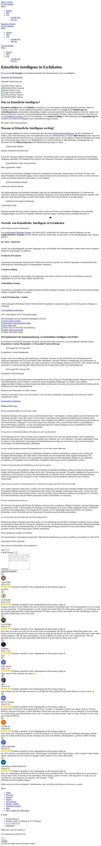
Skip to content (7, 2)
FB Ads (14, 20)
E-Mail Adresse (7, 552)
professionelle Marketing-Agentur (18, 232)
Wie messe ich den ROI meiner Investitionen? (14, 500)
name (3, 550)
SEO (8, 13)
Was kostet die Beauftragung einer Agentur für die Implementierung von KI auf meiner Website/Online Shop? (33, 448)
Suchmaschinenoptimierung (63, 133)
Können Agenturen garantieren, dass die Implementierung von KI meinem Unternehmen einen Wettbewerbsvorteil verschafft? (38, 484)
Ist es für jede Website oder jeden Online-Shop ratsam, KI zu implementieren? (24, 517)
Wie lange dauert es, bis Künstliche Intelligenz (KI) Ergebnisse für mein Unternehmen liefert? (28, 432)
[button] (50, 6)
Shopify (9, 11)
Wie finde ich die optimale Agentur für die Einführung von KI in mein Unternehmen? (26, 465)
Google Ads (15, 17)
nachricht (5, 569)
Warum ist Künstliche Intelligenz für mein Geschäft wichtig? (19, 411)
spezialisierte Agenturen (13, 116)
